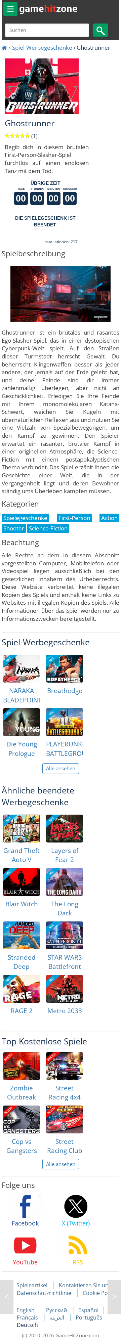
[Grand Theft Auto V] (21, 829)
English (26, 1310)
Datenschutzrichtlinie (44, 1293)
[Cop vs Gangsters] (21, 1119)
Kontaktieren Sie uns (85, 1285)
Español (88, 1310)
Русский (57, 1310)
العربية (57, 1317)
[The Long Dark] (64, 882)
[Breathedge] (64, 669)
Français (28, 1317)
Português (89, 1317)
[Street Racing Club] (64, 1119)
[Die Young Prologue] (21, 722)
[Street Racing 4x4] (64, 1066)
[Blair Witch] (21, 882)
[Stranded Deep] (21, 935)
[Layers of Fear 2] (64, 829)
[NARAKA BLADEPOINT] (21, 669)
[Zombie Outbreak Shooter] (21, 1066)
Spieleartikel (31, 1285)
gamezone (48, 8)
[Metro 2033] (64, 989)
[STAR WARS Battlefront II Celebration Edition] (64, 935)
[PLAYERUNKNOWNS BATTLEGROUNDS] (64, 722)
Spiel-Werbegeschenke (42, 47)
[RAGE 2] (21, 989)
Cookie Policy (99, 1293)
